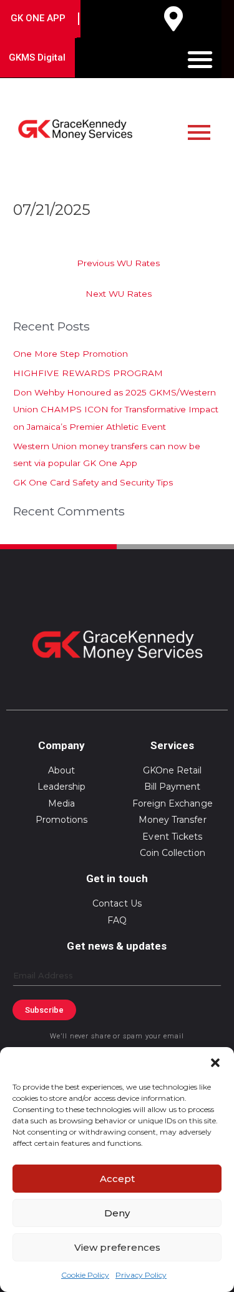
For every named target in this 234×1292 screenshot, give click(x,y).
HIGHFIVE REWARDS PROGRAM (88, 373)
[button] (215, 1062)
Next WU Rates (118, 294)
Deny (117, 1213)
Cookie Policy (85, 1275)
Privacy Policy (141, 1275)
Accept (117, 1179)
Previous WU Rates (118, 263)
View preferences (117, 1247)
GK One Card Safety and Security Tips (93, 482)
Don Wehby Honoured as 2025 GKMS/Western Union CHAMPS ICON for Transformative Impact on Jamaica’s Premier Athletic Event (115, 409)
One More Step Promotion (70, 354)
